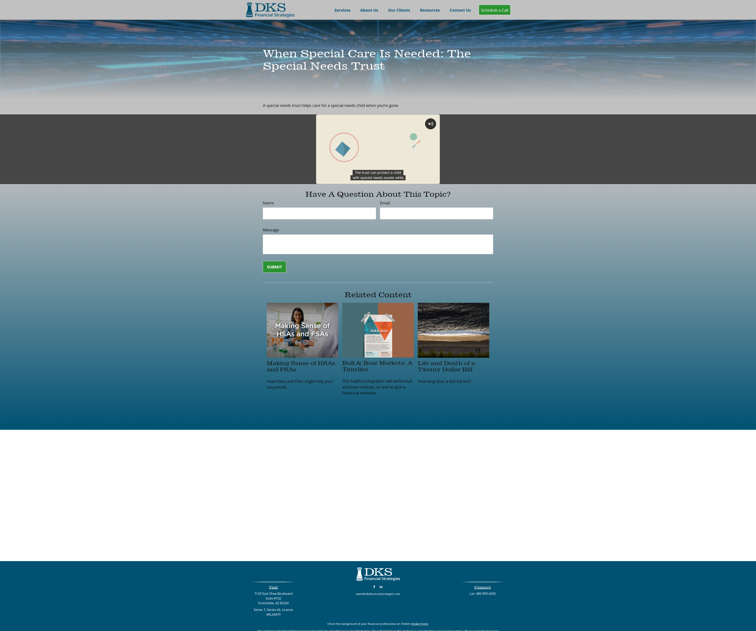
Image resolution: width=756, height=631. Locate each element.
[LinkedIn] (381, 586)
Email (385, 203)
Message (271, 230)
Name (268, 203)
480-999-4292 (486, 593)
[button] (342, 10)
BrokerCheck (419, 624)
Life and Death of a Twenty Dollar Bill (446, 366)
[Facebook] (374, 586)
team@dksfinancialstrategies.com (378, 594)
